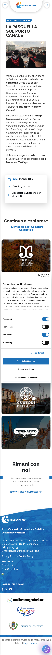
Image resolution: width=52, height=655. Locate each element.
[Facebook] (2, 589)
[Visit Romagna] (26, 612)
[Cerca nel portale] (46, 5)
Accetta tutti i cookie (26, 361)
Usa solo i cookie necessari (26, 378)
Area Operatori (10, 569)
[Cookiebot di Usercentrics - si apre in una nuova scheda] (38, 275)
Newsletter (8, 561)
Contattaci (7, 565)
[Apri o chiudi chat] (46, 649)
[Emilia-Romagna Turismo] (26, 601)
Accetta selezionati (26, 369)
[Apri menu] (5, 5)
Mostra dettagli (37, 353)
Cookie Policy (26, 556)
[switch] (45, 327)
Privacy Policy (9, 556)
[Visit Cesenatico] (14, 520)
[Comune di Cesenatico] (26, 626)
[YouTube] (10, 589)
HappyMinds (30, 643)
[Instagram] (6, 589)
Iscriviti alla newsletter (24, 491)
